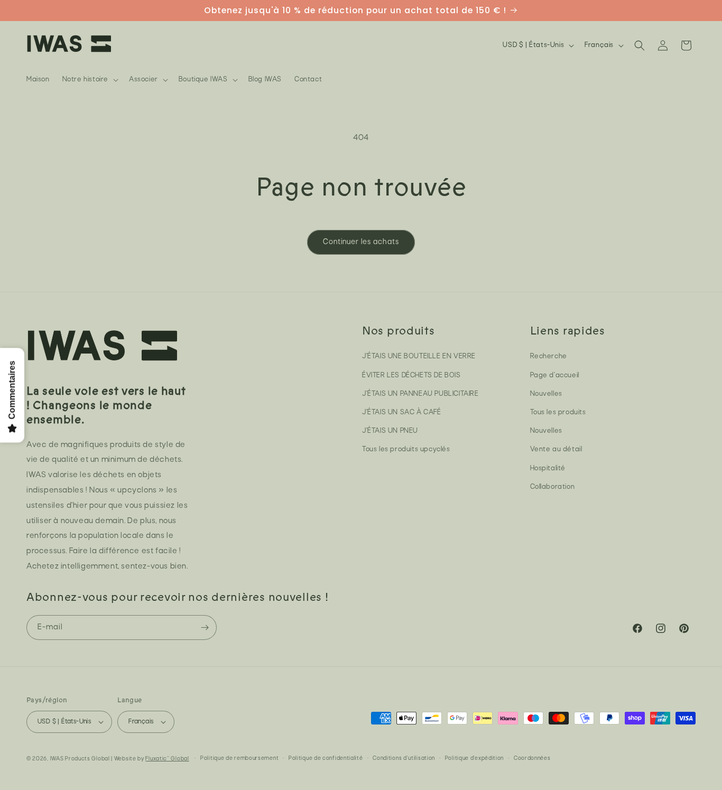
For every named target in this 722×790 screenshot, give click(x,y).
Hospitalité (548, 468)
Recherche (548, 356)
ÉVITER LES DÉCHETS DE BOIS (411, 375)
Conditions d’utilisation (404, 758)
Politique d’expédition (474, 758)
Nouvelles (546, 394)
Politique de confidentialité (326, 758)
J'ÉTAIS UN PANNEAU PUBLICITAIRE (420, 394)
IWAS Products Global (80, 759)
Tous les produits (558, 412)
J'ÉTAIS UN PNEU (390, 430)
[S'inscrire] (204, 627)
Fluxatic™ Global (167, 759)
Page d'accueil (554, 375)
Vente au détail (556, 449)
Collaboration (552, 487)
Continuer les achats (361, 242)
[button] (89, 80)
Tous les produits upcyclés (406, 449)
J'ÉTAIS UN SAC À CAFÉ (401, 412)
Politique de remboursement (239, 758)
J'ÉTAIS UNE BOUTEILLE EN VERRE (419, 356)
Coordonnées (532, 758)
